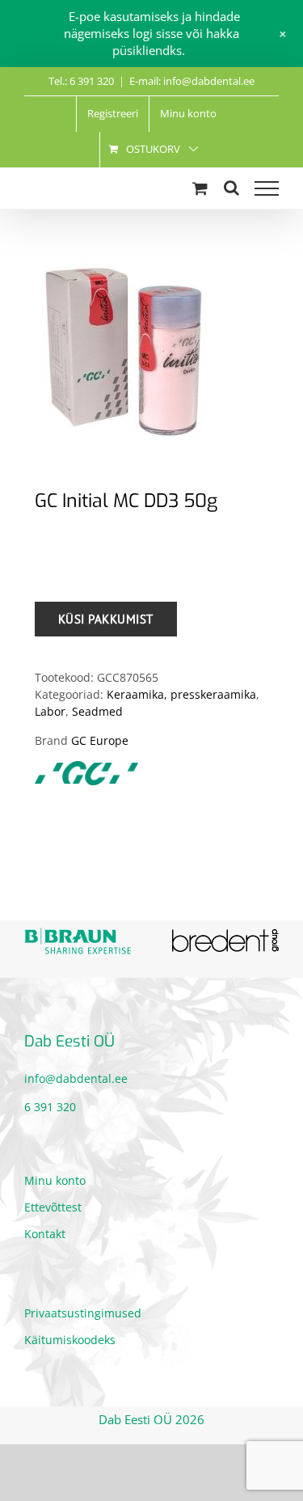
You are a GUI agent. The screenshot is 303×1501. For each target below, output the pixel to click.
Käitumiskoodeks (70, 1338)
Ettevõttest (53, 1205)
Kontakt (44, 1232)
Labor (50, 711)
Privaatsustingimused (82, 1311)
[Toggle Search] (231, 188)
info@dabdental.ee (76, 1077)
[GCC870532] (151, 342)
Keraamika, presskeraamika (181, 694)
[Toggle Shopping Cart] (200, 188)
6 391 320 (50, 1105)
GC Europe (99, 740)
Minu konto (55, 1178)
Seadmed (97, 711)
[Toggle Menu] (266, 188)
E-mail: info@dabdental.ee (192, 81)
